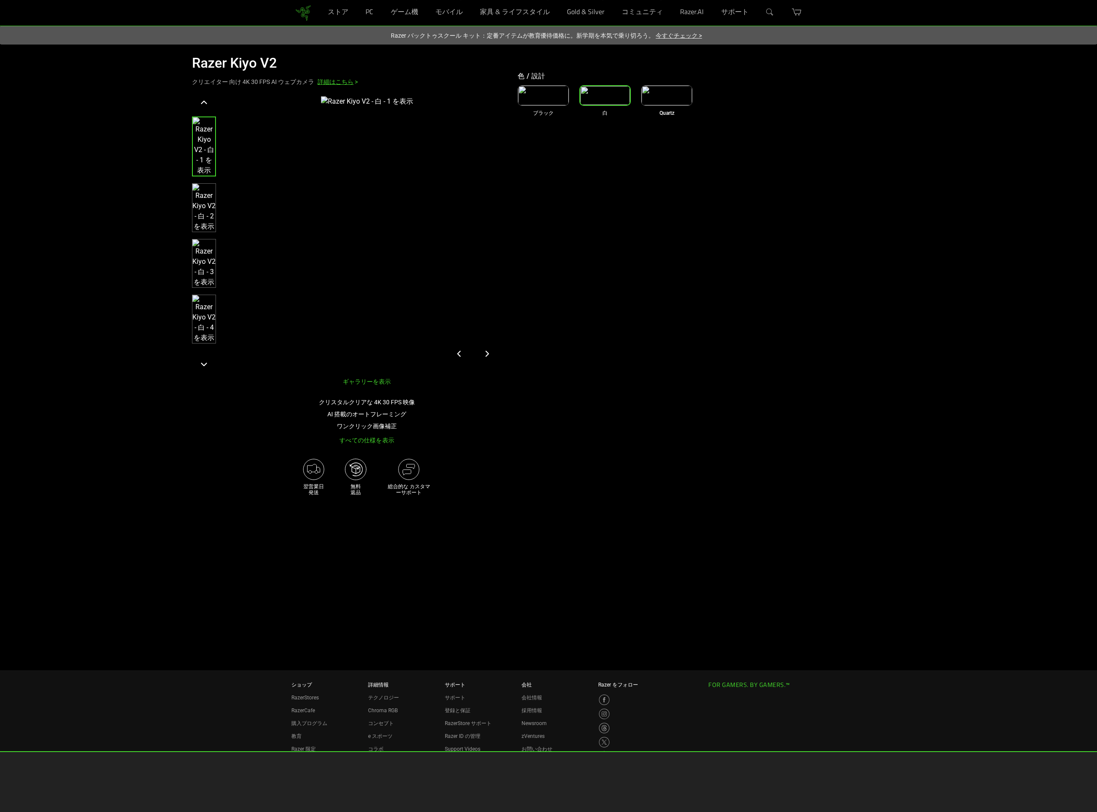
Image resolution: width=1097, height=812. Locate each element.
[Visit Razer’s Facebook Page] (604, 700)
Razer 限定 (303, 749)
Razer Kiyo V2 (234, 63)
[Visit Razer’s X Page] (604, 742)
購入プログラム (309, 723)
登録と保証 (458, 710)
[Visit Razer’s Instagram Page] (604, 714)
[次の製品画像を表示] (487, 353)
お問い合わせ (537, 749)
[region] (348, 233)
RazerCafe (303, 710)
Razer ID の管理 (462, 736)
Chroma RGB (383, 710)
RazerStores (305, 698)
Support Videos (462, 749)
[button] (204, 146)
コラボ (376, 749)
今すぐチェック (679, 35)
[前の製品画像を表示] (459, 353)
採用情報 (532, 710)
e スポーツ (380, 736)
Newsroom (534, 723)
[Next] (204, 364)
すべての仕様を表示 (366, 440)
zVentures (533, 736)
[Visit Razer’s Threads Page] (604, 728)
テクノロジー (383, 698)
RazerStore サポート (468, 723)
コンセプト (381, 723)
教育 (296, 736)
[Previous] (204, 103)
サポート (455, 698)
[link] (303, 12)
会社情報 (532, 698)
